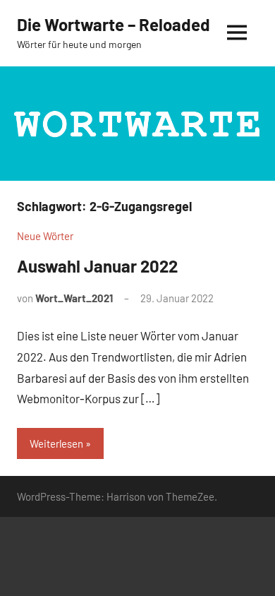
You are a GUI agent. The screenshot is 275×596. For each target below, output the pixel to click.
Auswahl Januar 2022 (97, 266)
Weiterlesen (56, 443)
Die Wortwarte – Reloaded (113, 24)
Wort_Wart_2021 (74, 298)
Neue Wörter (45, 236)
